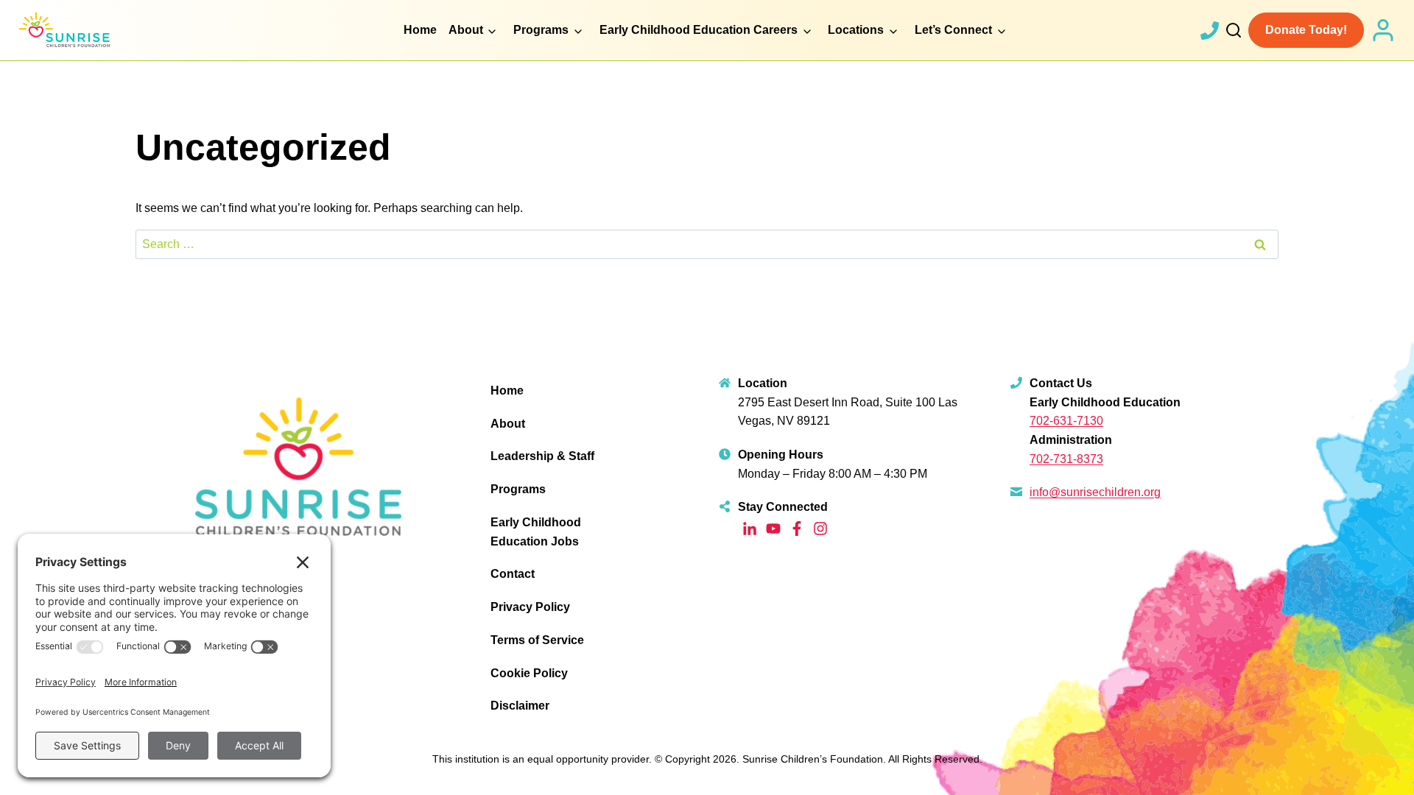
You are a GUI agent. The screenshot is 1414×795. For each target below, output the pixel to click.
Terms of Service (537, 640)
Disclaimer (519, 705)
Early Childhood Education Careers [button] (698, 30)
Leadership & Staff (542, 456)
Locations (856, 30)
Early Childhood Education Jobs (535, 532)
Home (420, 30)
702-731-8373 (1066, 459)
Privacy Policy (530, 607)
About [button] (466, 30)
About (507, 423)
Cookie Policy (529, 673)
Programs (518, 489)
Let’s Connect (953, 30)
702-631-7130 (1066, 420)
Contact (512, 574)
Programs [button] (541, 30)
